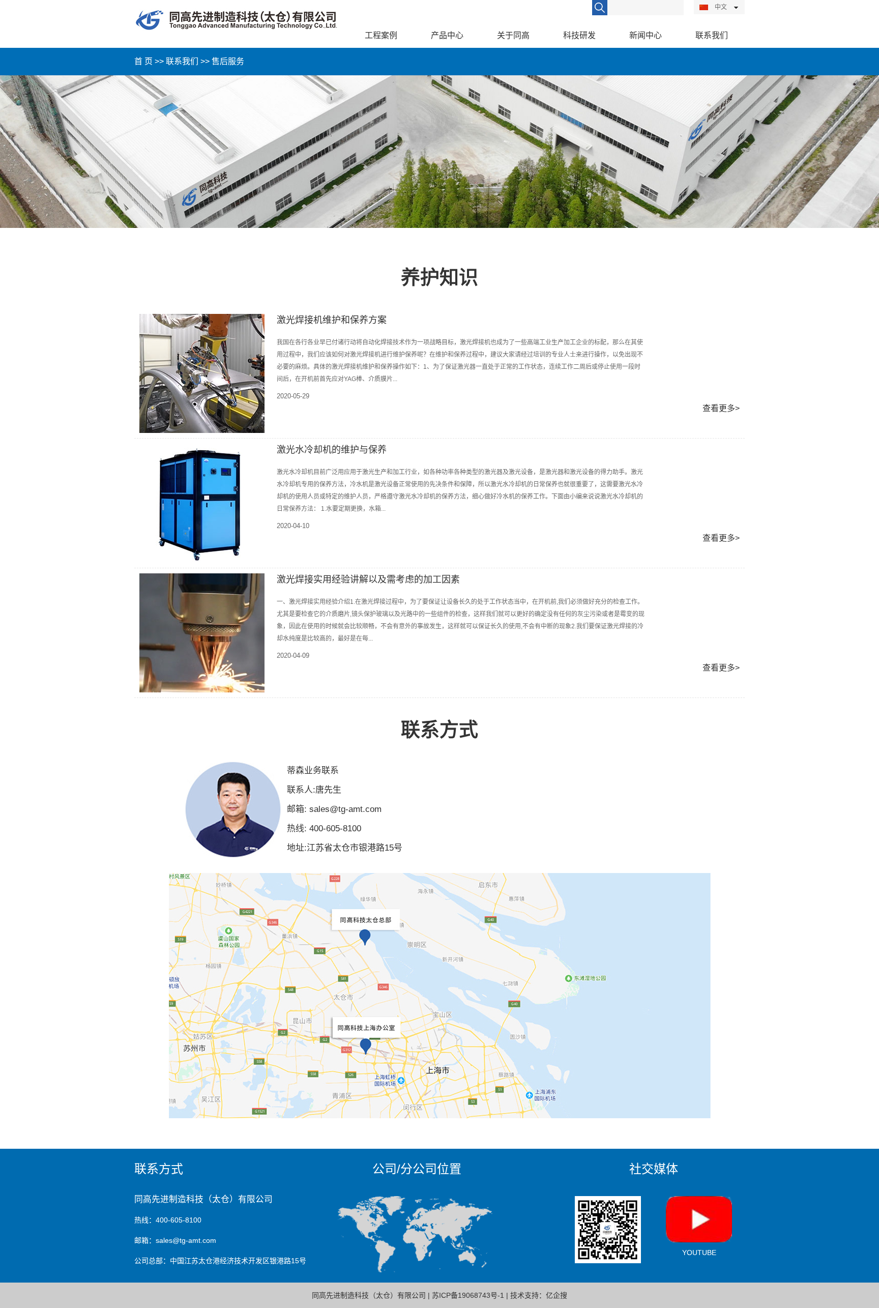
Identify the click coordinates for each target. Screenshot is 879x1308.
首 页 (143, 61)
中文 (720, 7)
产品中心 (447, 35)
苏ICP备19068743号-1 (468, 1295)
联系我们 (182, 61)
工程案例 (381, 35)
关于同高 (513, 35)
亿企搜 (556, 1295)
